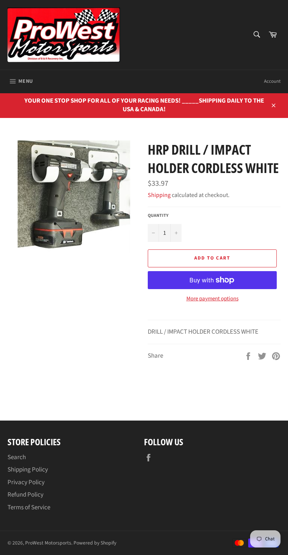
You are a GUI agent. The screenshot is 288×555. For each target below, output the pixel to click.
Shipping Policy (28, 469)
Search (17, 457)
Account (272, 81)
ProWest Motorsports (48, 542)
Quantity (158, 216)
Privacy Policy (26, 482)
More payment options (212, 299)
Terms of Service (29, 507)
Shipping (159, 195)
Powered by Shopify (95, 542)
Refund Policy (26, 494)
